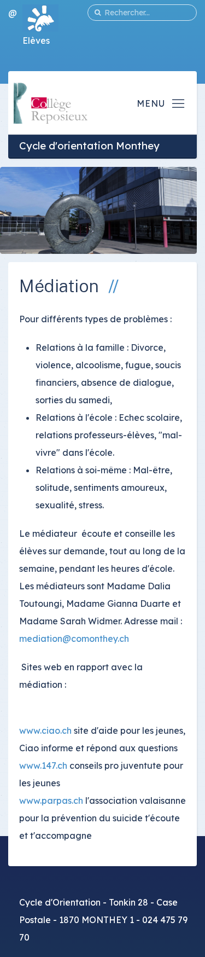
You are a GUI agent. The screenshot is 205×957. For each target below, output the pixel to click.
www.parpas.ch (51, 800)
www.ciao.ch (45, 730)
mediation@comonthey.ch (74, 638)
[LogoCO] (51, 101)
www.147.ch (43, 765)
